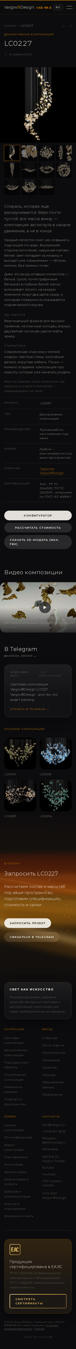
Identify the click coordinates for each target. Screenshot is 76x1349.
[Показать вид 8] (64, 170)
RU (58, 7)
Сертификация (15, 1157)
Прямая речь (52, 1094)
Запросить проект (28, 923)
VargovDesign (17, 7)
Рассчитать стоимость (38, 527)
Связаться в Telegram (32, 937)
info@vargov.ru (53, 1125)
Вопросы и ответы (18, 1216)
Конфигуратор (38, 515)
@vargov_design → (20, 655)
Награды (49, 1075)
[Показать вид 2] (29, 153)
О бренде (50, 1038)
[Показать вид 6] (29, 170)
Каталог (10, 25)
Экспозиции (13, 1164)
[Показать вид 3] (46, 153)
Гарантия (49, 1067)
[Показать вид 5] (12, 170)
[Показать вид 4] (64, 153)
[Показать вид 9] (12, 187)
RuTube (48, 1167)
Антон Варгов (53, 1045)
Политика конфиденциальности (31, 1327)
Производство (53, 1052)
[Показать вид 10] (29, 187)
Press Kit (39, 1328)
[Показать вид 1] (12, 153)
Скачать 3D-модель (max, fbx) (34, 542)
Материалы (51, 1060)
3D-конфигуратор (18, 1137)
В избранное (18, 54)
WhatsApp (50, 1149)
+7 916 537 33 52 (53, 1131)
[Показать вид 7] (46, 170)
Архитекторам (15, 1172)
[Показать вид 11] (46, 187)
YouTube (49, 1174)
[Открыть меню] (69, 7)
